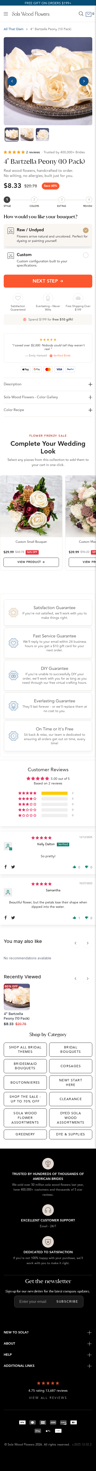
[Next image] (84, 81)
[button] (15, 152)
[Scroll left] (75, 943)
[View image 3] (42, 134)
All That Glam (14, 29)
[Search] (81, 13)
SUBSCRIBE (67, 1301)
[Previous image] (12, 81)
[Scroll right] (87, 943)
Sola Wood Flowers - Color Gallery (31, 397)
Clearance (71, 1099)
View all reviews (48, 1398)
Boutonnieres (25, 1082)
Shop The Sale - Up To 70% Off (25, 1099)
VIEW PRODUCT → (31, 562)
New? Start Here (70, 1082)
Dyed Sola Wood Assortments (70, 1118)
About (9, 1343)
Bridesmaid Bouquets (25, 1066)
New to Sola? (16, 1332)
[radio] (48, 235)
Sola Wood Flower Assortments (25, 1118)
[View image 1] (12, 134)
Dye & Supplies (70, 1134)
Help (8, 1354)
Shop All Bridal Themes (25, 1049)
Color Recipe (14, 410)
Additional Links (19, 1365)
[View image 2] (27, 134)
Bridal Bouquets (70, 1049)
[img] (41, 837)
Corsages (71, 1066)
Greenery (25, 1134)
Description (12, 384)
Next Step (45, 281)
